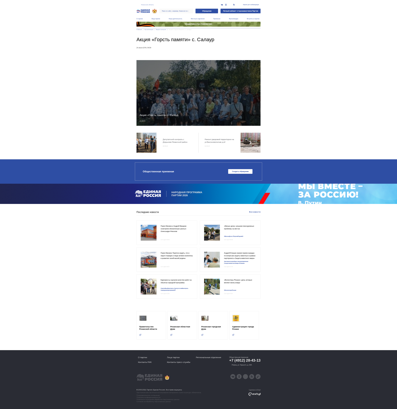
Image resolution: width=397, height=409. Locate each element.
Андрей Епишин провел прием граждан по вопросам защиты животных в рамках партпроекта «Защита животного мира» (239, 255)
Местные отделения (198, 19)
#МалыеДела (228, 236)
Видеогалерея (161, 29)
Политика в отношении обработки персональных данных (157, 399)
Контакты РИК (145, 362)
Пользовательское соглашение (148, 395)
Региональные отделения (208, 357)
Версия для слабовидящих (251, 4)
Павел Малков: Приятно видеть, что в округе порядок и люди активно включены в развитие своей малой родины (177, 255)
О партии (139, 19)
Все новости (255, 212)
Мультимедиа (233, 19)
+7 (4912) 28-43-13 (245, 360)
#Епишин (242, 263)
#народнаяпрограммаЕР (168, 290)
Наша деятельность (175, 19)
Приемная (216, 19)
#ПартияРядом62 (238, 236)
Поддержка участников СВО (198, 24)
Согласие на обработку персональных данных (153, 401)
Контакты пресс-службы (178, 362)
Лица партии (155, 19)
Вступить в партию (253, 19)
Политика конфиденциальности (148, 397)
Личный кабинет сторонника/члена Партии (240, 11)
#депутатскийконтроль (181, 288)
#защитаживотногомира (231, 263)
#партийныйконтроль (167, 288)
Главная (139, 29)
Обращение (207, 11)
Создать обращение (240, 171)
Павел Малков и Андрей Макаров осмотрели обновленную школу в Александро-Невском (173, 228)
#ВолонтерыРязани (230, 290)
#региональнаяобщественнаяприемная (236, 261)
